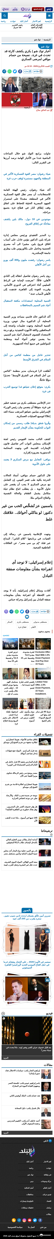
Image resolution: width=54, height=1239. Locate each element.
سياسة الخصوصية (15, 1227)
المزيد (5, 1058)
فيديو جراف (47, 1194)
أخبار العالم (47, 1188)
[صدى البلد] (27, 16)
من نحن (43, 1227)
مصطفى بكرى (23, 622)
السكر (9, 622)
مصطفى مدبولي (40, 622)
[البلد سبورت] (38, 9)
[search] (5, 16)
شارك (26, 71)
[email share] (4, 71)
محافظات (29, 1194)
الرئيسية (48, 21)
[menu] (49, 16)
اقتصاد (49, 1201)
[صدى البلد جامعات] (25, 9)
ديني (31, 1181)
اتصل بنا (31, 1227)
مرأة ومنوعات (46, 1181)
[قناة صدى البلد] (49, 9)
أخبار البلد (24, 21)
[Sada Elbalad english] (5, 9)
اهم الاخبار (36, 21)
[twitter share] (15, 71)
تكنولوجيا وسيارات (26, 1201)
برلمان (48, 1208)
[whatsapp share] (10, 71)
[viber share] (6, 612)
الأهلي (33, 627)
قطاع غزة (22, 627)
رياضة (31, 1168)
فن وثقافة (47, 1175)
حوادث (13, 21)
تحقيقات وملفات (27, 1208)
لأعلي (46, 1141)
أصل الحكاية (28, 1188)
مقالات (48, 1214)
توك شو (37, 40)
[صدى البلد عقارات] (15, 9)
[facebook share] (20, 71)
